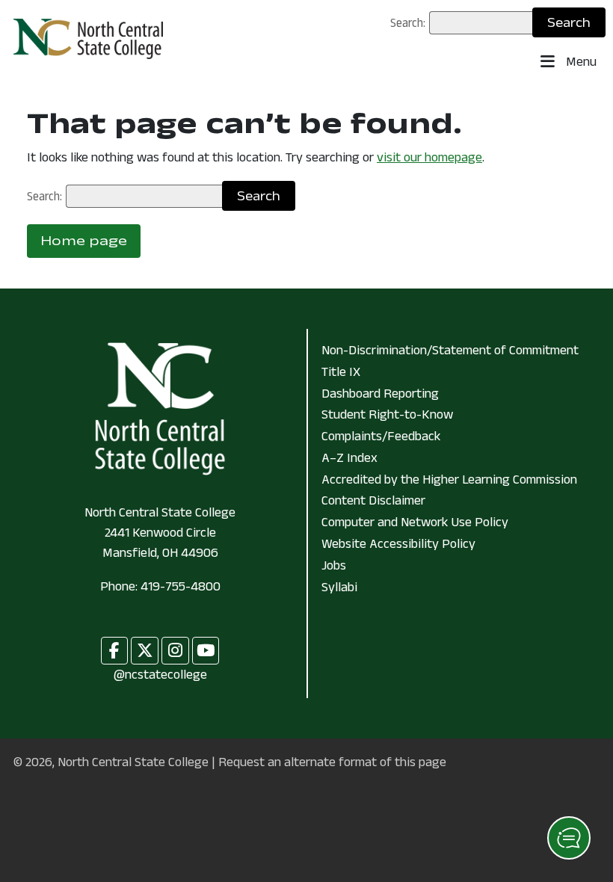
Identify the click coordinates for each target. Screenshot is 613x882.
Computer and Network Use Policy (414, 521)
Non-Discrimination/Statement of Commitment (450, 349)
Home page (83, 240)
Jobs (333, 565)
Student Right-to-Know (387, 414)
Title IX (340, 371)
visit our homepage (429, 156)
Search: (407, 22)
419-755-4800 (181, 586)
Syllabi (339, 586)
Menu (580, 61)
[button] (569, 838)
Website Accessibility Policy (398, 543)
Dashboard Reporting (380, 393)
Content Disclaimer (373, 500)
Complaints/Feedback (380, 435)
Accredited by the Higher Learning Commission (449, 479)
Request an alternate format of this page (332, 761)
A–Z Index (349, 457)
